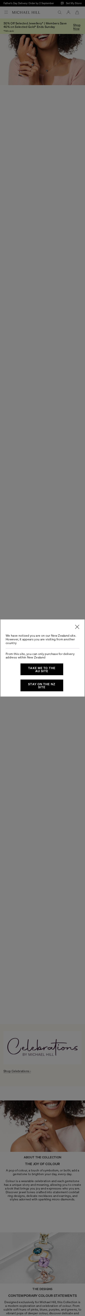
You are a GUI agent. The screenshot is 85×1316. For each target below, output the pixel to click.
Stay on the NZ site (41, 685)
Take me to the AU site (41, 669)
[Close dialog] (77, 627)
